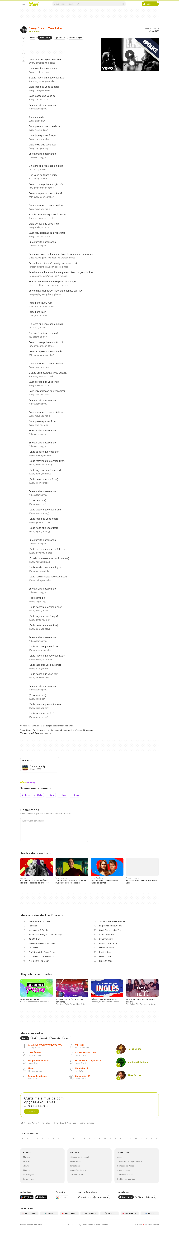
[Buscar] (123, 3)
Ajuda (119, 1157)
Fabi (35, 730)
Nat (52, 730)
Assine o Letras (76, 1175)
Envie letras (75, 1166)
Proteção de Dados (125, 1166)
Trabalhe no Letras (125, 1175)
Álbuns (26, 1166)
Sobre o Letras (123, 1170)
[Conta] (156, 3)
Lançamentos (28, 1179)
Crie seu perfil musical (79, 1157)
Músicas (26, 1157)
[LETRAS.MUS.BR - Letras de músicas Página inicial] (34, 3)
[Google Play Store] (26, 1197)
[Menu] (23, 3)
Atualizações (28, 1175)
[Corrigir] (23, 57)
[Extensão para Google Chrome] (62, 1197)
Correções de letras (78, 1170)
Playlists (26, 1170)
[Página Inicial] (21, 1123)
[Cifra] (23, 49)
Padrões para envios (126, 1179)
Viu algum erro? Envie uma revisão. (35, 733)
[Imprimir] (23, 53)
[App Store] (41, 1197)
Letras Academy (89, 782)
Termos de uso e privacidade (129, 1161)
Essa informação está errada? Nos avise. (55, 726)
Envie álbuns (75, 1161)
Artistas (26, 1161)
